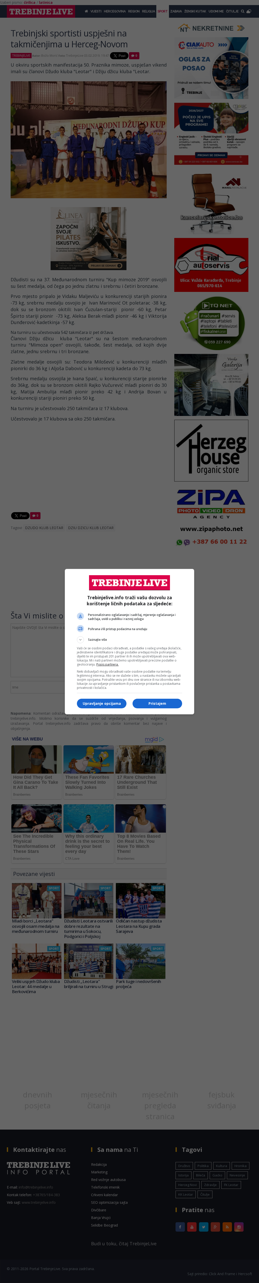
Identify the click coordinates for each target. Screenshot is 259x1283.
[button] (129, 639)
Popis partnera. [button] (107, 664)
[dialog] (129, 641)
